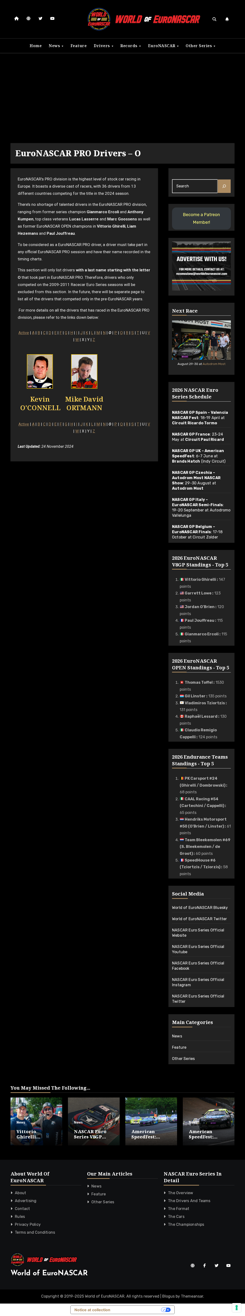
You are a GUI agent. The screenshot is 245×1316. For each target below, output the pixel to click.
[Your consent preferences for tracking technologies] (236, 1307)
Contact (22, 1208)
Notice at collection (92, 1309)
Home (36, 45)
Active (23, 332)
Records (129, 45)
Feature (79, 45)
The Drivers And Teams (189, 1200)
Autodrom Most (214, 364)
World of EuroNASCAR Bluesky (200, 907)
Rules (20, 1216)
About (20, 1193)
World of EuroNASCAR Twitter (199, 919)
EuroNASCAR (162, 45)
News (55, 45)
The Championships (186, 1224)
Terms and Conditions (35, 1232)
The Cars (176, 1216)
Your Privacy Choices (138, 1309)
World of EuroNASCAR (49, 1273)
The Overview (180, 1193)
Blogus (168, 1296)
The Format (178, 1208)
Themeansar (192, 1296)
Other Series (199, 45)
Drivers (102, 45)
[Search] (224, 186)
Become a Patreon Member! (201, 218)
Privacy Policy (28, 1224)
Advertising (25, 1200)
